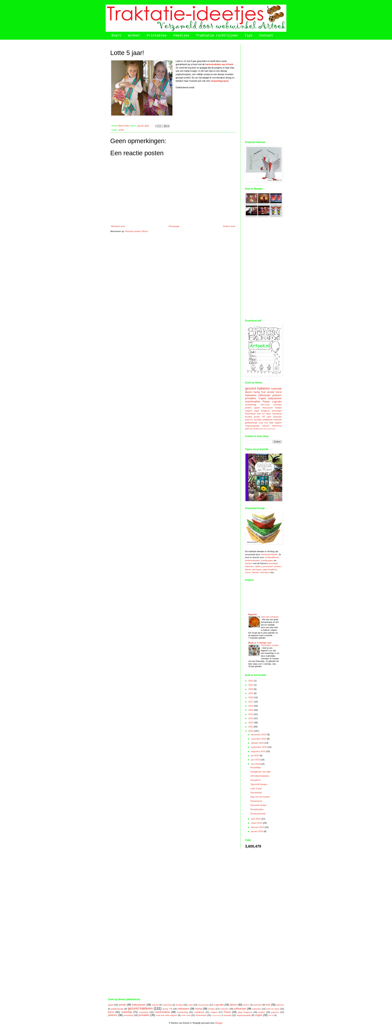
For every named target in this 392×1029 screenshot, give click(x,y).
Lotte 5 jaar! (256, 788)
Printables (157, 36)
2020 (251, 689)
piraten (248, 407)
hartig (256, 392)
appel (257, 407)
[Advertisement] (263, 90)
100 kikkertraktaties (259, 776)
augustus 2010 (258, 751)
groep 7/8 (259, 416)
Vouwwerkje (256, 792)
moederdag (250, 404)
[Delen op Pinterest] (168, 125)
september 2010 (259, 747)
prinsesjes (277, 410)
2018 (251, 697)
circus (248, 572)
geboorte (249, 429)
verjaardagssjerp (219, 81)
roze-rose (265, 404)
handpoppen (267, 560)
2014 (251, 714)
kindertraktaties (252, 560)
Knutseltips (255, 767)
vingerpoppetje (252, 425)
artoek (121, 130)
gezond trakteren (257, 388)
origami (248, 410)
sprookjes (273, 563)
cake (269, 416)
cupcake (277, 401)
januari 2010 (257, 831)
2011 (251, 726)
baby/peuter (275, 398)
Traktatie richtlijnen (217, 36)
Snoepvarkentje (258, 813)
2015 (251, 710)
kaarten (248, 563)
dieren (248, 392)
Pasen (266, 401)
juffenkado (264, 395)
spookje (257, 419)
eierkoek (277, 419)
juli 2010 (255, 755)
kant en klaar (264, 413)
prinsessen (268, 566)
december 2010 (259, 734)
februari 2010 (258, 827)
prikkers (277, 395)
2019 (251, 693)
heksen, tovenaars (261, 572)
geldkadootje (251, 422)
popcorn (249, 419)
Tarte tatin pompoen (270, 617)
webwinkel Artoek (269, 554)
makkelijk (276, 388)
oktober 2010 (257, 743)
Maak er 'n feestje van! (260, 642)
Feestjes (181, 36)
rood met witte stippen (270, 422)
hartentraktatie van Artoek (219, 64)
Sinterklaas (250, 413)
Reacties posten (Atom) (136, 231)
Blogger (219, 1023)
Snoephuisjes (256, 809)
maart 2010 (257, 823)
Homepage (174, 226)
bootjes (248, 416)
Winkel (134, 36)
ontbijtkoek (267, 419)
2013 (251, 718)
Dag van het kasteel (260, 796)
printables (250, 398)
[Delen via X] (162, 125)
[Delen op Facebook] (165, 125)
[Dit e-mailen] (156, 125)
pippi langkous (262, 410)
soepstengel (270, 429)
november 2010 (259, 739)
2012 (251, 722)
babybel (265, 426)
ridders (258, 566)
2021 (251, 685)
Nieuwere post (118, 226)
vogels (262, 398)
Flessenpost (256, 801)
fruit (263, 392)
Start (116, 36)
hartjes (278, 407)
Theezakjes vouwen (270, 645)
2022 (251, 680)
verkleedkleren (272, 557)
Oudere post (229, 226)
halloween (250, 395)
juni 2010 (255, 759)
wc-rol (263, 429)
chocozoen (267, 407)
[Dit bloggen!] (159, 125)
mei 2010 (256, 764)
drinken (256, 429)
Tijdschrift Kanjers (259, 784)
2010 (251, 731)
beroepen (257, 569)
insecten (278, 404)
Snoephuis (255, 780)
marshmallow (252, 401)
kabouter (277, 416)
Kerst (279, 392)
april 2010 (256, 819)
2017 (251, 701)
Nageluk (252, 614)
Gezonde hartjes (258, 805)
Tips (249, 36)
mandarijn (277, 413)
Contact (266, 36)
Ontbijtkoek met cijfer (260, 771)
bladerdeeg (277, 426)
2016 (251, 706)
